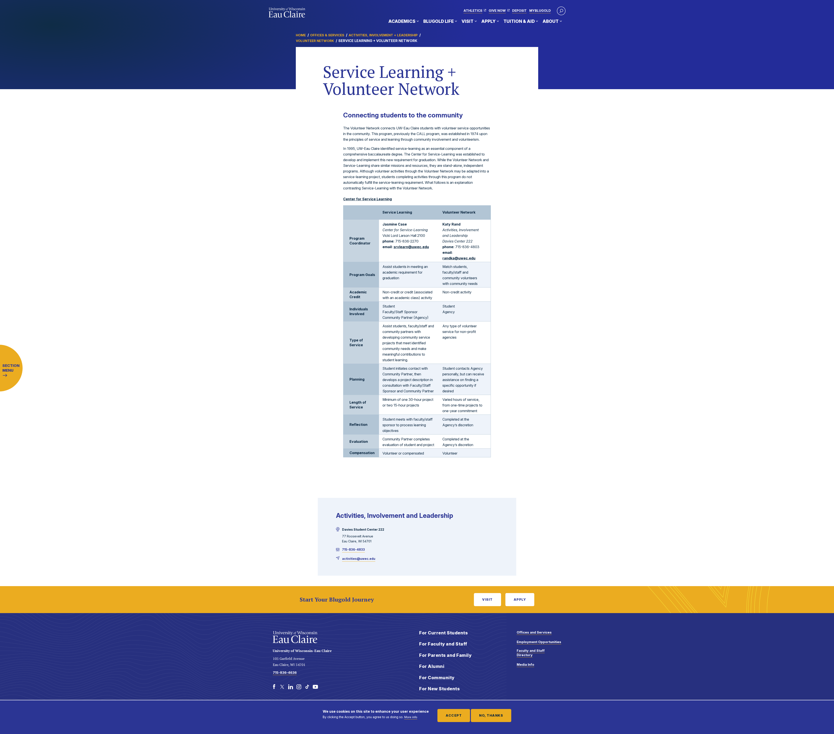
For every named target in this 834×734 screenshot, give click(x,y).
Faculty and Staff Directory (531, 653)
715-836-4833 (353, 549)
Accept (454, 715)
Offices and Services (534, 632)
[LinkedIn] (290, 687)
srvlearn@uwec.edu (411, 247)
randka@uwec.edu (458, 258)
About (551, 21)
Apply (488, 21)
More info (410, 717)
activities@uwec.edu (358, 558)
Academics (401, 21)
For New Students (439, 688)
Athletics (472, 10)
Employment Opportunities (539, 642)
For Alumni (431, 666)
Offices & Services (327, 35)
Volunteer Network (315, 41)
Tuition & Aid (519, 21)
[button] (561, 11)
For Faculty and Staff (443, 644)
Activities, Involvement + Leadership (383, 35)
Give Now (497, 10)
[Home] (287, 12)
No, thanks (491, 715)
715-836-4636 (285, 672)
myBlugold (540, 10)
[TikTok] (307, 687)
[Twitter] (282, 687)
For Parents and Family (445, 655)
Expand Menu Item (417, 21)
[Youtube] (315, 687)
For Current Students (443, 632)
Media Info (525, 664)
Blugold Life (438, 21)
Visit (467, 21)
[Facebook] (274, 687)
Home (301, 35)
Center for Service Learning (367, 199)
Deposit (519, 10)
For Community (437, 677)
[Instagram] (299, 687)
